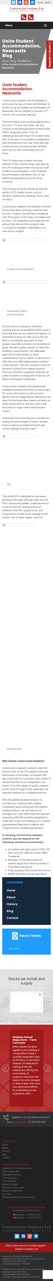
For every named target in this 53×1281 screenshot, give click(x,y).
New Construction (10, 1171)
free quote (20, 1122)
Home (40, 2)
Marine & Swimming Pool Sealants (18, 1197)
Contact (12, 918)
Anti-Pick (6, 1194)
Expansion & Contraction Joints (17, 1168)
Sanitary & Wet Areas (12, 1190)
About (48, 2)
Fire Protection (9, 1181)
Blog (10, 911)
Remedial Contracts (11, 1174)
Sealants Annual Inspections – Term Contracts (24, 1040)
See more (14, 948)
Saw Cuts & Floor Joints (13, 1187)
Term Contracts (9, 1177)
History (12, 904)
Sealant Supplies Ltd (26, 1249)
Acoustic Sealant (10, 1184)
